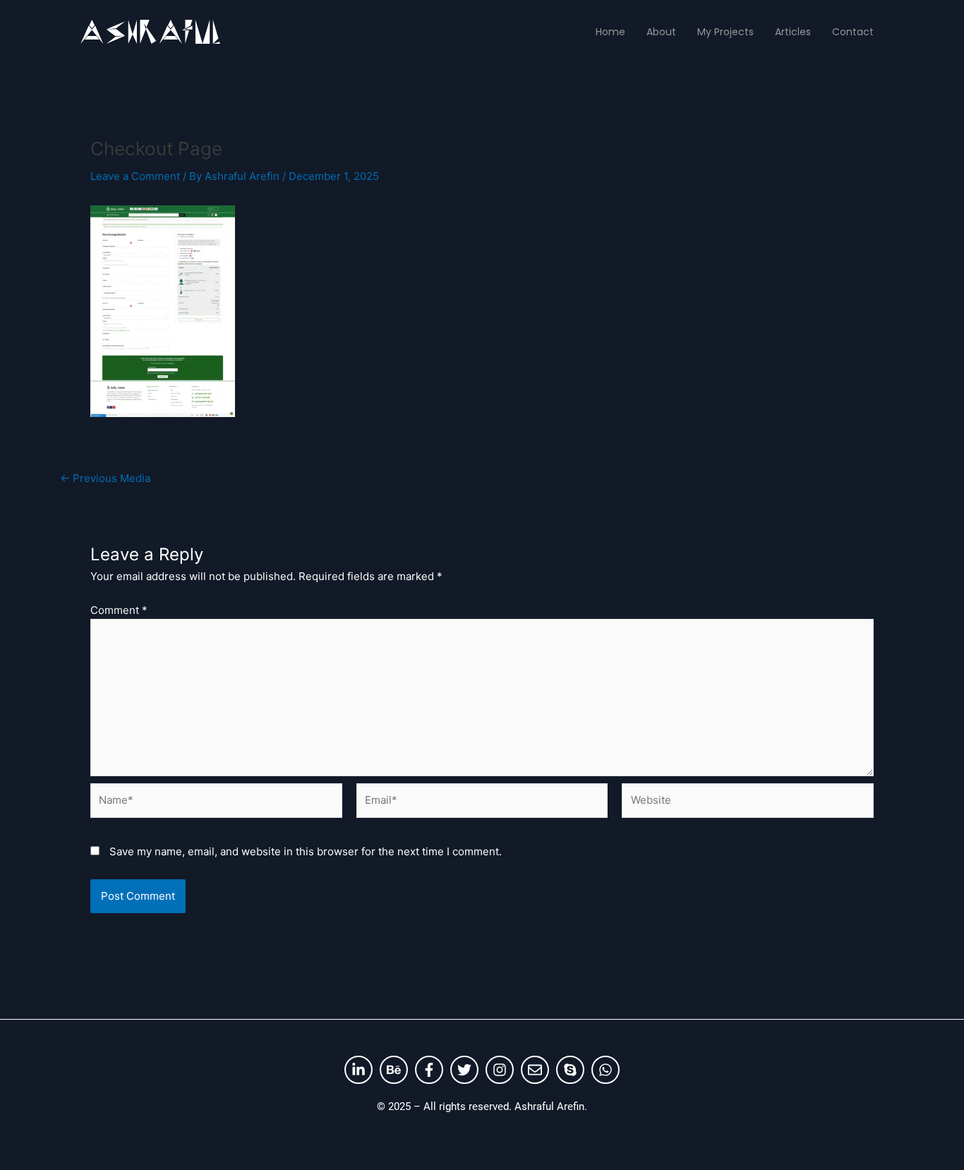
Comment (118, 610)
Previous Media (105, 478)
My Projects (725, 32)
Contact (853, 32)
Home (610, 32)
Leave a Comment (135, 176)
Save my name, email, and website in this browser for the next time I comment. (305, 851)
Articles (793, 32)
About (661, 32)
